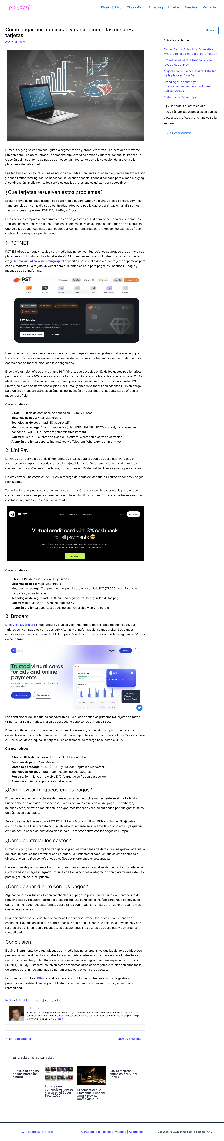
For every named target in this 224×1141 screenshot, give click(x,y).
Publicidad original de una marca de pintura (26, 1074)
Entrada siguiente (131, 1038)
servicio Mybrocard (22, 625)
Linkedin (59, 1018)
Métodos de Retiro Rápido (181, 97)
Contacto (209, 7)
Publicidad (23, 1000)
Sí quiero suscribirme (179, 132)
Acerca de (136, 1132)
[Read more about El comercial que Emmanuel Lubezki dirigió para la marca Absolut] (91, 1076)
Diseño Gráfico (111, 7)
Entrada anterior (18, 1038)
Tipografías (135, 7)
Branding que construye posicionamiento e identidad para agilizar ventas (187, 86)
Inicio (9, 1000)
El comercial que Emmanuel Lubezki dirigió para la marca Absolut (91, 1094)
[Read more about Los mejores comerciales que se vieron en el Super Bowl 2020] (59, 1074)
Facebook (33, 1132)
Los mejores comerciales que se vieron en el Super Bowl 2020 (59, 1091)
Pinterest (48, 1132)
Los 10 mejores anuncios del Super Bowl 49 (123, 1074)
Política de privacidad (111, 1132)
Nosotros (191, 7)
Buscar (210, 30)
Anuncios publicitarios (164, 7)
